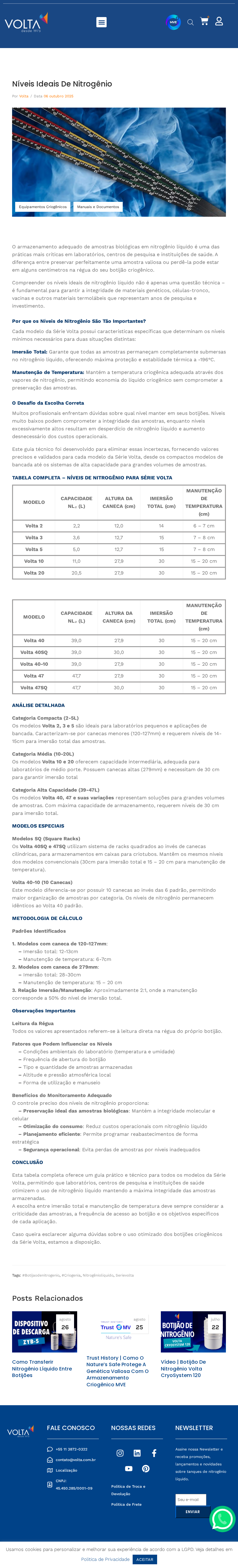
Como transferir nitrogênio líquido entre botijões (42, 1369)
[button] (101, 22)
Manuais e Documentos (98, 207)
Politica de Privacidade (105, 1559)
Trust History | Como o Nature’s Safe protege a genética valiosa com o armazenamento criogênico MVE (117, 1371)
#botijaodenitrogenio (41, 1275)
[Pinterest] (145, 1469)
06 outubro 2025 (58, 96)
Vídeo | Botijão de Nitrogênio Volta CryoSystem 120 (183, 1369)
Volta (24, 96)
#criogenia (71, 1275)
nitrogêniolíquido (98, 1275)
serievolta (125, 1275)
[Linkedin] (137, 1453)
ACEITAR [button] (144, 1559)
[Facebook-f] (154, 1453)
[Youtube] (128, 1469)
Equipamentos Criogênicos (43, 207)
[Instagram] (120, 1453)
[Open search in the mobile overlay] (190, 22)
